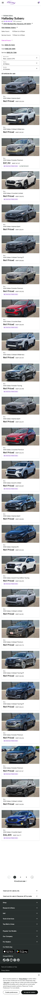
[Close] (39, 975)
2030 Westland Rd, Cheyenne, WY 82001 (17, 24)
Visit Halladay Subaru (9, 27)
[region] (20, 985)
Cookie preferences (11, 992)
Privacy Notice (5, 970)
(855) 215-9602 (10, 45)
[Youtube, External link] (11, 960)
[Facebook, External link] (7, 960)
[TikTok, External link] (4, 960)
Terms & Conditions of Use (9, 967)
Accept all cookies (29, 992)
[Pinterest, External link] (18, 960)
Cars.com (6, 982)
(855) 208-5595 (10, 49)
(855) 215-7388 (11, 52)
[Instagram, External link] (14, 960)
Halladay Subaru (8, 15)
